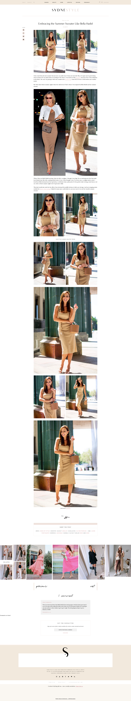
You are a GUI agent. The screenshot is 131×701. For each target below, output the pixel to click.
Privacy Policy (61, 682)
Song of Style (45, 531)
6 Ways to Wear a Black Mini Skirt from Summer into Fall (91, 560)
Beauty (54, 2)
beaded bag (68, 79)
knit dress (78, 77)
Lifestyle (69, 2)
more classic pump (45, 189)
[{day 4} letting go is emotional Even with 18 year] (42, 660)
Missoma (59, 533)
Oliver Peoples (81, 531)
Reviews (78, 2)
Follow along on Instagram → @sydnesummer (65, 698)
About (24, 2)
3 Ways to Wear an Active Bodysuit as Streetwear (118, 559)
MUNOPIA (68, 508)
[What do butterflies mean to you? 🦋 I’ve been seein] (27, 660)
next (92, 587)
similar (64, 531)
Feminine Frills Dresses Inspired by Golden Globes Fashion (39, 560)
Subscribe (106, 2)
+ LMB (81, 682)
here (81, 533)
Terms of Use (52, 682)
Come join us (79, 686)
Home (61, 2)
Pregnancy (87, 2)
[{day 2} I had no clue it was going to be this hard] (103, 660)
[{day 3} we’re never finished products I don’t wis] (73, 660)
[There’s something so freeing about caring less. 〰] (58, 660)
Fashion (47, 2)
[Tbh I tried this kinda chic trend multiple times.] (88, 660)
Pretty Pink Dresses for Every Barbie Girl (65, 560)
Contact (29, 2)
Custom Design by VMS (74, 682)
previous (41, 587)
